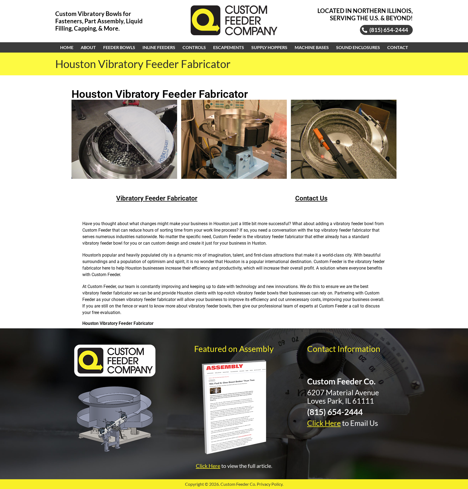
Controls (194, 47)
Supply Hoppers (269, 47)
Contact (397, 47)
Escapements (228, 47)
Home (66, 47)
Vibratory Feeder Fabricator (156, 198)
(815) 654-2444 (335, 412)
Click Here (208, 465)
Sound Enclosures (358, 47)
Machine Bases (312, 47)
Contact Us (311, 198)
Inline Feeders (158, 47)
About (88, 47)
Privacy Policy (269, 484)
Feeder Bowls (119, 47)
